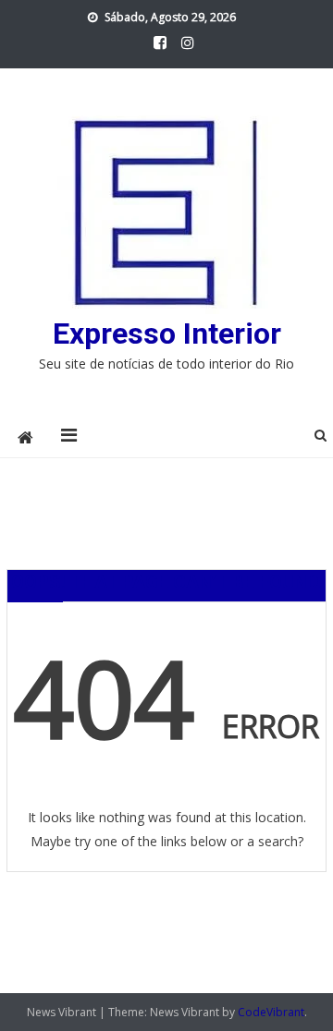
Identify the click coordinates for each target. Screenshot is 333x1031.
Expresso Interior (167, 333)
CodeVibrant (271, 1012)
